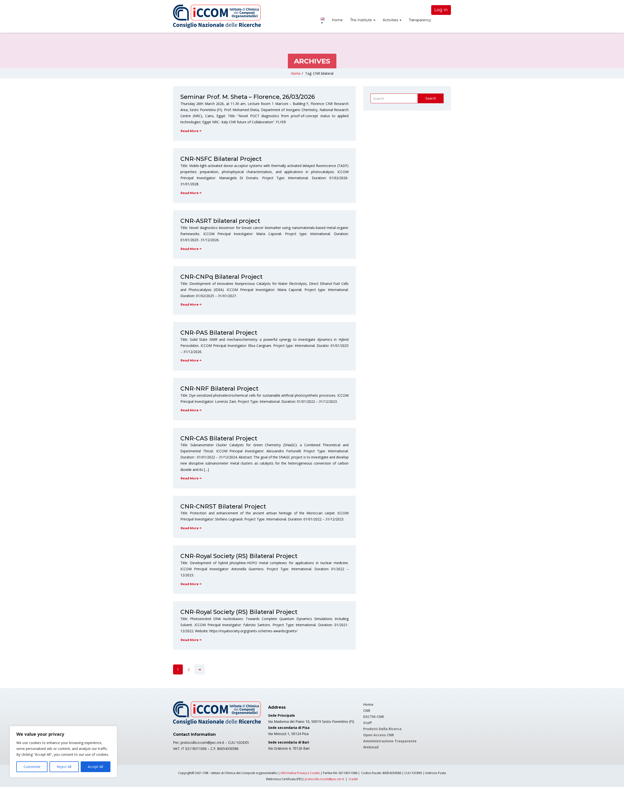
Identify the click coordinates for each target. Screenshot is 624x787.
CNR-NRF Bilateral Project (219, 388)
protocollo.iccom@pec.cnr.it (324, 779)
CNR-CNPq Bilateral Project (221, 276)
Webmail (371, 747)
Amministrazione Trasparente (390, 741)
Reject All (64, 766)
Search (430, 98)
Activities (391, 20)
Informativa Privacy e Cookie (300, 773)
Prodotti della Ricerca (382, 728)
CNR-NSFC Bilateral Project (221, 158)
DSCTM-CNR (373, 716)
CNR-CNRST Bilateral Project (223, 506)
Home (337, 20)
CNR (366, 710)
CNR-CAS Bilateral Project (218, 438)
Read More (190, 131)
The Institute (361, 20)
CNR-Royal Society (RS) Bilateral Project (238, 555)
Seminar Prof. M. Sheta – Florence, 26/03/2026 (247, 96)
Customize (32, 766)
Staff (367, 722)
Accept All (95, 766)
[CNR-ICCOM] (216, 16)
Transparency (420, 20)
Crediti (353, 779)
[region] (63, 751)
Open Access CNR (378, 735)
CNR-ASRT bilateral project (220, 220)
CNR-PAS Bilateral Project (218, 332)
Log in (441, 9)
